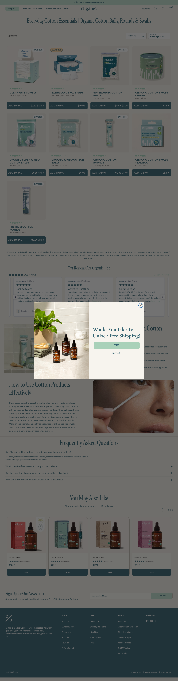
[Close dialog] (141, 305)
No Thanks (116, 353)
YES (116, 345)
